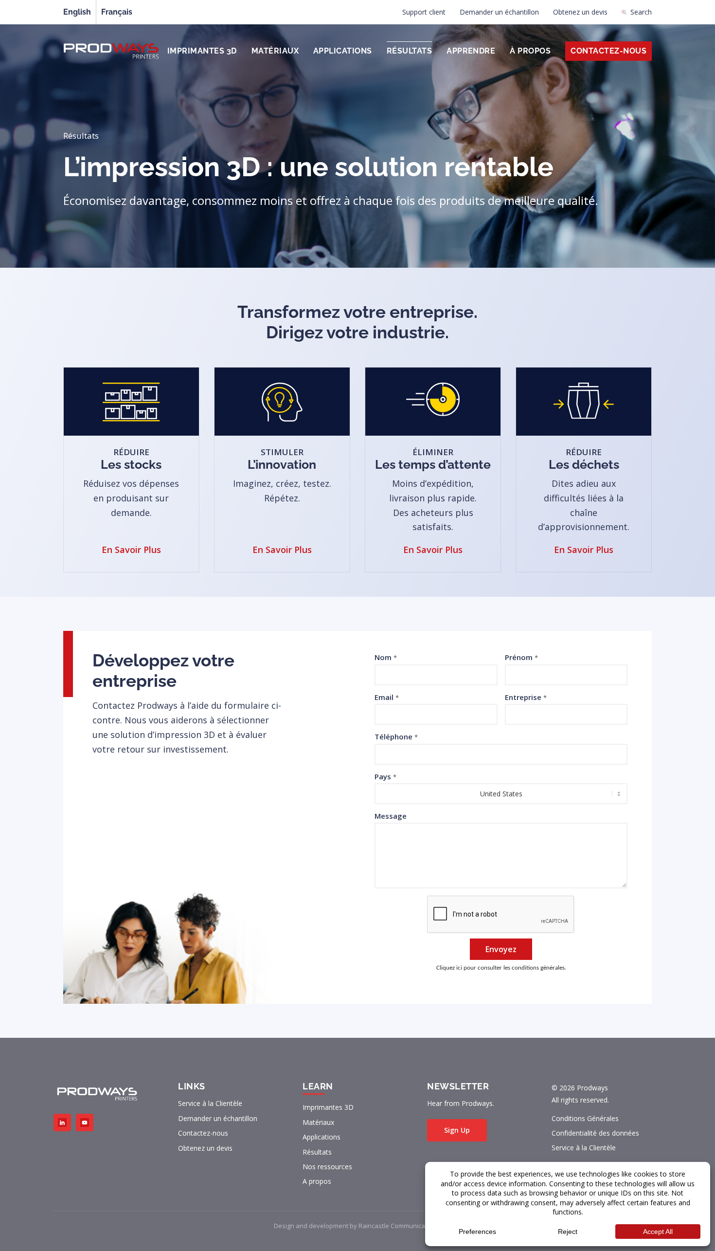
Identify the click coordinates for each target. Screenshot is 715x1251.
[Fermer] (557, 547)
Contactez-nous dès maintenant (233, 661)
